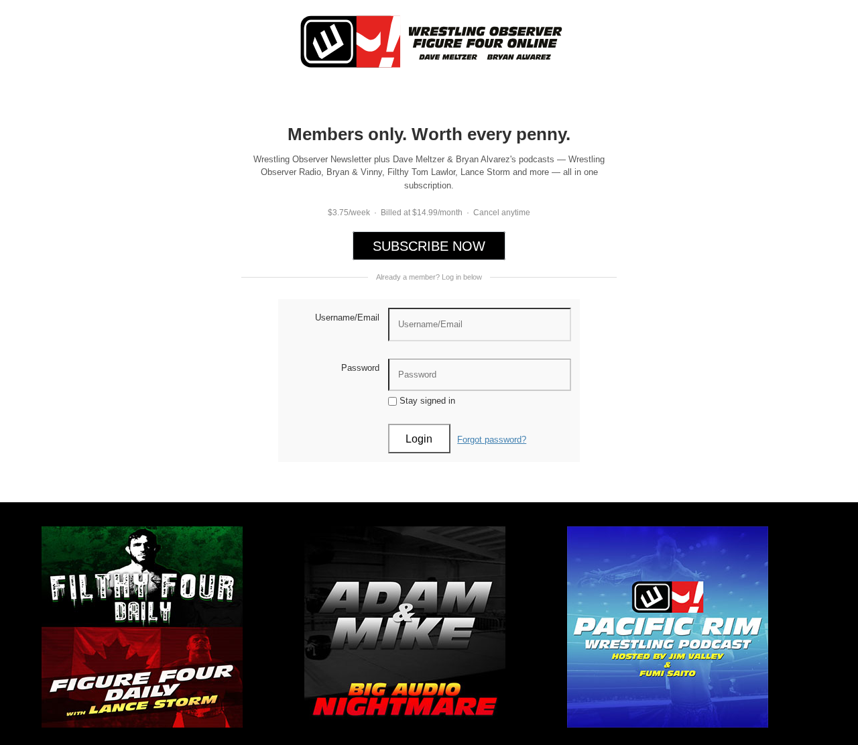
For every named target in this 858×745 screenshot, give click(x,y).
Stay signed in (426, 401)
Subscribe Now (429, 246)
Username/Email (347, 317)
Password (360, 368)
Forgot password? (491, 440)
